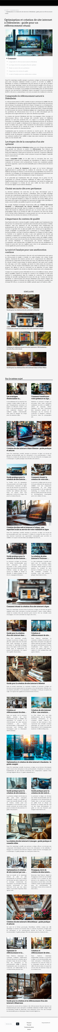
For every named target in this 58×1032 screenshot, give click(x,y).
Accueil (6, 10)
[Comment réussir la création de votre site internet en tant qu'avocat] (41, 469)
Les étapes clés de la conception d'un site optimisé (22, 65)
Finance (29, 1022)
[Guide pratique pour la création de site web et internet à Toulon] (41, 783)
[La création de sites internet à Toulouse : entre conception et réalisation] (41, 548)
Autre (29, 1029)
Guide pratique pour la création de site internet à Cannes (16, 793)
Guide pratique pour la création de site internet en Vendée (16, 479)
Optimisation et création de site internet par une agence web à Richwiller (16, 872)
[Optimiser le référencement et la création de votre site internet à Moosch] (17, 943)
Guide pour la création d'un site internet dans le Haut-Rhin (26, 367)
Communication (14, 10)
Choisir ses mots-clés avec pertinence (19, 68)
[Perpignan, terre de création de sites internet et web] (41, 862)
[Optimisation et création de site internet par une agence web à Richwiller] (17, 862)
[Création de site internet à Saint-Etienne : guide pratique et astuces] (29, 433)
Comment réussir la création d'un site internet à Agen (25, 328)
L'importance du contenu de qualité (18, 71)
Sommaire (12, 58)
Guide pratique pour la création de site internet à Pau (16, 558)
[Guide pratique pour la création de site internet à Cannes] (17, 783)
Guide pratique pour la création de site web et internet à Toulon (40, 793)
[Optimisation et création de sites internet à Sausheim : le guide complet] (29, 747)
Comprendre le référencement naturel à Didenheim (23, 61)
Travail (29, 1025)
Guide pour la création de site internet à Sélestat (23, 310)
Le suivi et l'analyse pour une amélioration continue (23, 74)
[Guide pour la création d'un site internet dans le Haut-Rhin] (26, 359)
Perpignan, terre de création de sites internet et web (41, 872)
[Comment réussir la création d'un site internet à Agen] (25, 320)
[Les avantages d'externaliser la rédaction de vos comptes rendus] (17, 388)
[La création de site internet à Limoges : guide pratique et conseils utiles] (29, 826)
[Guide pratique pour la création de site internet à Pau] (17, 548)
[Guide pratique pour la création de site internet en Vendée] (17, 469)
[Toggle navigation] (4, 3)
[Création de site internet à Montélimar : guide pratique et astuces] (29, 907)
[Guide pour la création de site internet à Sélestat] (23, 301)
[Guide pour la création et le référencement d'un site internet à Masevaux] (29, 986)
